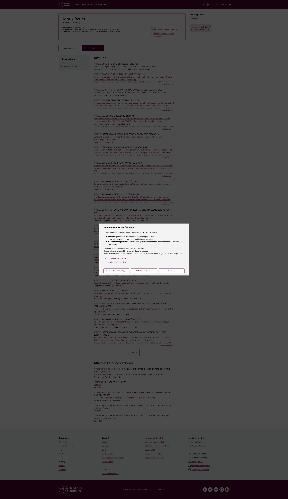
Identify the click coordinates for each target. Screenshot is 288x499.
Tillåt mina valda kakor (144, 271)
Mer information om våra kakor (116, 258)
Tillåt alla (172, 271)
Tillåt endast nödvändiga (116, 271)
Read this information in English (116, 262)
